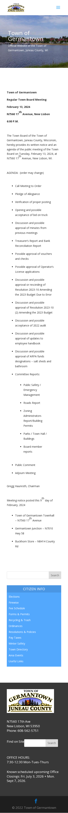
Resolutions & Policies (22, 632)
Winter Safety (17, 643)
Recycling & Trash (20, 620)
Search (52, 743)
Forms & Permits (19, 614)
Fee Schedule (17, 608)
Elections (14, 596)
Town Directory (18, 649)
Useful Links (16, 661)
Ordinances (15, 626)
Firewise (14, 602)
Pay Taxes (15, 637)
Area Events (16, 655)
